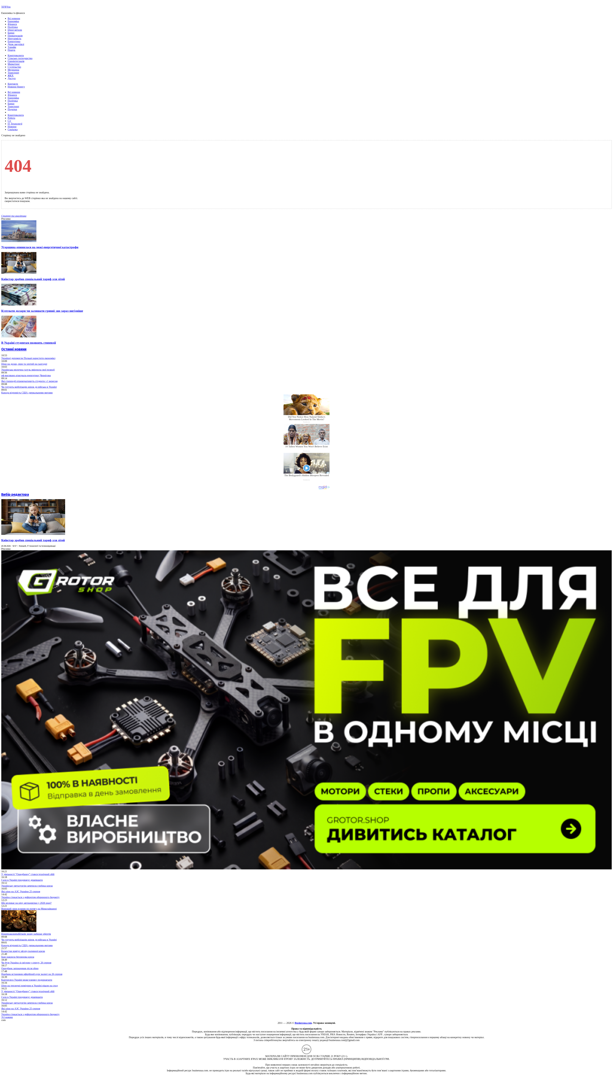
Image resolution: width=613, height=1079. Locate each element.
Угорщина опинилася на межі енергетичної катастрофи (39, 247)
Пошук (11, 50)
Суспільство (14, 67)
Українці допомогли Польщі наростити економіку (28, 358)
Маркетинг (14, 64)
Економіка (13, 21)
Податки (12, 109)
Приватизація (15, 35)
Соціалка (13, 129)
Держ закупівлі (16, 44)
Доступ (12, 78)
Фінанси (12, 24)
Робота (11, 118)
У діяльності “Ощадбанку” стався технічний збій (27, 874)
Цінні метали (15, 30)
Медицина (13, 69)
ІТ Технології (15, 123)
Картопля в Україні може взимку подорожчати (26, 980)
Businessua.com (303, 1023)
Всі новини (14, 18)
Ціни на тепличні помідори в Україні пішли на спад (29, 985)
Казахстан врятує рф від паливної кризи (23, 951)
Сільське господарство (20, 58)
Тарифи (12, 47)
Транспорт (13, 72)
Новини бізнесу (16, 86)
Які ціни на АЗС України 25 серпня (20, 891)
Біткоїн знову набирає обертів (26, 934)
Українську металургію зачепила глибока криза (27, 885)
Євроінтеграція (16, 61)
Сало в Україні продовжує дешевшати (22, 880)
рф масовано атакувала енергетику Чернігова (26, 375)
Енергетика (14, 41)
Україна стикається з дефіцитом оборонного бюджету (30, 897)
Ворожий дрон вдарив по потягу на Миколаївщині (29, 908)
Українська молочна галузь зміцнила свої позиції (28, 369)
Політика (13, 27)
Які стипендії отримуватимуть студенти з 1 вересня (29, 381)
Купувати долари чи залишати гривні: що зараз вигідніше (42, 311)
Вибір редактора (15, 494)
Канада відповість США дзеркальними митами (27, 392)
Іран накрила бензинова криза (17, 957)
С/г (9, 120)
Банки (11, 32)
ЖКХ (11, 75)
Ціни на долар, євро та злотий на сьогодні (24, 364)
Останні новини (13, 349)
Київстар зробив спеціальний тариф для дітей (33, 279)
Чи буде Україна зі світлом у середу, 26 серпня (26, 962)
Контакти (13, 83)
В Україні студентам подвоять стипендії (28, 342)
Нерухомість (14, 38)
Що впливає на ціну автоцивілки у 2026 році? (26, 903)
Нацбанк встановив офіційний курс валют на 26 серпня (31, 974)
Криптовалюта (16, 55)
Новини (12, 126)
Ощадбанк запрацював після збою (19, 968)
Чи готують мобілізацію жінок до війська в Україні (29, 387)
